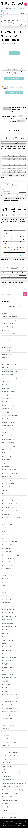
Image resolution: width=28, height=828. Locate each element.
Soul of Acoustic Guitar (8, 732)
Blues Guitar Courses (7, 374)
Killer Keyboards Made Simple (10, 609)
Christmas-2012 (6, 408)
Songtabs (4, 728)
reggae (4, 681)
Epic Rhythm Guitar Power (9, 487)
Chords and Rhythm (7, 405)
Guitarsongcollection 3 (8, 568)
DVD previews (6, 456)
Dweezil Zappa (6, 460)
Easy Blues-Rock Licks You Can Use (11, 463)
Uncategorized (6, 797)
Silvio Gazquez (6, 718)
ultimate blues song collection (10, 786)
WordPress (22, 825)
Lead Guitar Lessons (7, 616)
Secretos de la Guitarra (8, 708)
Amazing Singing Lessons (9, 337)
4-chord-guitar (6, 310)
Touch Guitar (5, 776)
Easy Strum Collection (8, 470)
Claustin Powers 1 (7, 425)
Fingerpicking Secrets (7, 507)
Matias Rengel (6, 623)
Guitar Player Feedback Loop (10, 558)
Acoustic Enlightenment (8, 317)
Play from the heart (7, 667)
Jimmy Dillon (5, 599)
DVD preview (5, 449)
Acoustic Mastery (7, 323)
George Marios (6, 524)
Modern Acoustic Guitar (8, 637)
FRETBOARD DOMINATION (10, 517)
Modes (4, 643)
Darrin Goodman (6, 436)
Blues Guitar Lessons (8, 378)
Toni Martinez (6, 766)
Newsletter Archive (7, 657)
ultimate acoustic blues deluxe (10, 780)
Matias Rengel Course (8, 626)
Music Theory (5, 647)
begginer (4, 357)
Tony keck (5, 769)
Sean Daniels (5, 705)
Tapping (4, 745)
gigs (3, 528)
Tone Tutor (5, 763)
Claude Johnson (6, 422)
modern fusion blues (7, 640)
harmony (4, 572)
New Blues (5, 654)
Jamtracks (4, 589)
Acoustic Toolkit (6, 327)
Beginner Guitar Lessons (8, 361)
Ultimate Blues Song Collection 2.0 (11, 790)
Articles (4, 351)
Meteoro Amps (6, 633)
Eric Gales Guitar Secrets (8, 497)
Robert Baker (5, 688)
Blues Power (5, 388)
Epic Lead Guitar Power (8, 483)
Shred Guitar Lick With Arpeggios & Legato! (12, 283)
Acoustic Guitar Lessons (8, 320)
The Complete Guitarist (8, 756)
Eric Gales (5, 494)
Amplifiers (5, 344)
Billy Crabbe (5, 368)
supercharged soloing (7, 742)
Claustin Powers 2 (7, 429)
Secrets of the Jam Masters (9, 711)
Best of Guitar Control (8, 364)
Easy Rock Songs (6, 466)
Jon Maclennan (6, 603)
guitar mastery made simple (9, 555)
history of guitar (6, 575)
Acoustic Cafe (6, 313)
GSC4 (3, 531)
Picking (4, 664)
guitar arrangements (7, 538)
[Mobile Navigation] (25, 4)
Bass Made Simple (7, 354)
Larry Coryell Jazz (6, 613)
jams (3, 585)
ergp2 (3, 490)
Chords (4, 402)
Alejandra (4, 330)
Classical (4, 412)
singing (4, 722)
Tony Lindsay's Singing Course (10, 773)
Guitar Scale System (7, 562)
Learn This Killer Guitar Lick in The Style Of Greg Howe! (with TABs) (13, 200)
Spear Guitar (5, 735)
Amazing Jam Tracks (7, 334)
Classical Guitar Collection (9, 415)
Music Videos (5, 650)
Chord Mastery (6, 398)
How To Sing (5, 579)
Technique (5, 749)
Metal (4, 630)
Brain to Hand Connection (9, 391)
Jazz (3, 596)
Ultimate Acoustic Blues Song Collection (13, 783)
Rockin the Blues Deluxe (8, 698)
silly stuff (4, 715)
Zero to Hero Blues (7, 814)
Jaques (4, 592)
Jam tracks (5, 582)
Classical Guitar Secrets (8, 419)
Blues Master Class (7, 385)
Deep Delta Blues (7, 443)
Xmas (3, 807)
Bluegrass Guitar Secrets (8, 371)
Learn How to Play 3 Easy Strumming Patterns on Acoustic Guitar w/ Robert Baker (13, 221)
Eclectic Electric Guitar (8, 473)
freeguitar (4, 514)
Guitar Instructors (6, 548)
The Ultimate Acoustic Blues (10, 759)
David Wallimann (6, 439)
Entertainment (6, 480)
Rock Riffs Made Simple (8, 694)
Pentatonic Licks (6, 660)
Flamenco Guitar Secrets (8, 511)
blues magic (5, 381)
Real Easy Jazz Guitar (8, 677)
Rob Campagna (6, 684)
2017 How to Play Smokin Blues (11, 306)
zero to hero (5, 810)
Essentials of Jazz (7, 500)
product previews (6, 674)
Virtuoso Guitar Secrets (8, 800)
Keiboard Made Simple (8, 606)
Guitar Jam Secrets (7, 551)
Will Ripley (5, 803)
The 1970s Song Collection (9, 752)
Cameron (4, 395)
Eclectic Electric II (7, 477)
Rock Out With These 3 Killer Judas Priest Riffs (14, 177)
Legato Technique (7, 620)
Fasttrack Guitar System (8, 504)
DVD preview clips (7, 453)
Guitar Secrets (6, 565)
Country (4, 432)
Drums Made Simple (7, 446)
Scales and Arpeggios (8, 701)
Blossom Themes (7, 825)
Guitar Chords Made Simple (9, 541)
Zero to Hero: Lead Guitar (9, 817)
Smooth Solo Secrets (8, 725)
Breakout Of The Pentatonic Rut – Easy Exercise (13, 260)
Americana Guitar (6, 340)
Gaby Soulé (5, 521)
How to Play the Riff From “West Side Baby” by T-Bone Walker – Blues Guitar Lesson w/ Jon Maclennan (13, 148)
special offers (5, 739)
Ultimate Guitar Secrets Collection (11, 793)
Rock (3, 691)
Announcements (6, 347)
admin (2, 43)
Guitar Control (12, 3)
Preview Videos (6, 671)
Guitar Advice (5, 534)
